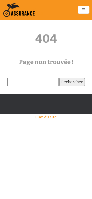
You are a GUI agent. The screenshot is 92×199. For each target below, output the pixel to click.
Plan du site (46, 117)
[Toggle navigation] (83, 10)
